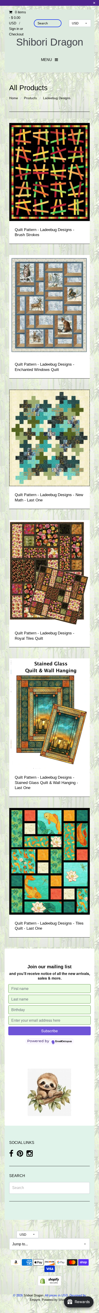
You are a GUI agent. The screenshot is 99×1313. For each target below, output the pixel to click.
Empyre (35, 1299)
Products (30, 98)
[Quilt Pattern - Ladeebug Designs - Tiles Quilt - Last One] (49, 861)
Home (13, 98)
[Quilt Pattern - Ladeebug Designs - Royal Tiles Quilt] (49, 572)
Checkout (16, 34)
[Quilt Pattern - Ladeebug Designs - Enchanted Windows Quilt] (49, 305)
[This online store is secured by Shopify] (49, 1281)
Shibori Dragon (49, 42)
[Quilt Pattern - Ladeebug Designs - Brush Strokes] (49, 172)
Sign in (14, 29)
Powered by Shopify (55, 1299)
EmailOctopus (63, 1041)
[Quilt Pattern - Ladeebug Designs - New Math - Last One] (49, 438)
